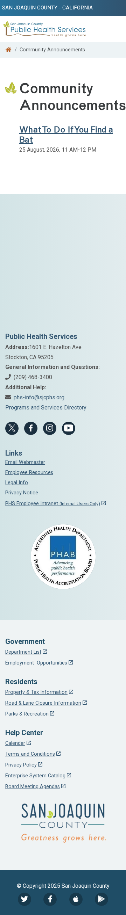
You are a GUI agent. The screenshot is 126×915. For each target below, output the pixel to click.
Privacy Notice (21, 493)
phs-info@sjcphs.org (39, 397)
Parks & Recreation (27, 714)
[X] (12, 428)
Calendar (15, 743)
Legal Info (16, 483)
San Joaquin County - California (47, 8)
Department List (23, 652)
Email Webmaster (25, 462)
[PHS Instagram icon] (49, 428)
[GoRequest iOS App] (76, 899)
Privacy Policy (21, 765)
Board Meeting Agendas (32, 787)
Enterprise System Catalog (35, 776)
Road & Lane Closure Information (43, 703)
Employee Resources (29, 472)
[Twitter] (24, 899)
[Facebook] (30, 428)
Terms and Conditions (30, 754)
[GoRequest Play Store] (101, 899)
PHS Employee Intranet (52, 504)
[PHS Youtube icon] (68, 428)
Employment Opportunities (36, 663)
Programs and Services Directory (45, 407)
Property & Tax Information (36, 692)
